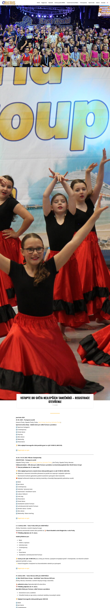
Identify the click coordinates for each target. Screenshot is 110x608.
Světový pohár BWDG (60, 2)
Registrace (44, 2)
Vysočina (48, 422)
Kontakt (103, 2)
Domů (38, 2)
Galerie (98, 2)
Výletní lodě (91, 2)
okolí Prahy (41, 422)
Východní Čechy (56, 422)
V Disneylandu (83, 2)
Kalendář (51, 2)
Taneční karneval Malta (72, 2)
